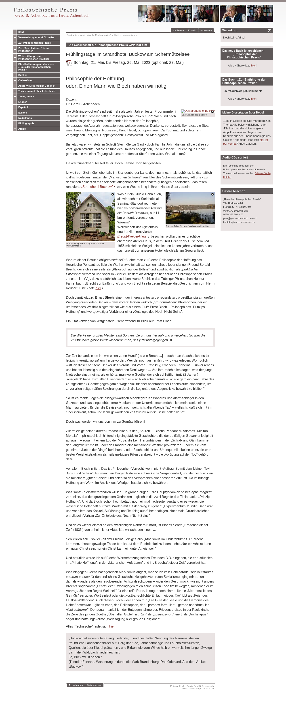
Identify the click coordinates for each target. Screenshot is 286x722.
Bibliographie (26, 123)
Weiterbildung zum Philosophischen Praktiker (33, 57)
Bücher (22, 75)
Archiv (22, 128)
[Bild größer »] (198, 110)
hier (98, 288)
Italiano (22, 112)
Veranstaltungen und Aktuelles (36, 37)
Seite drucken (94, 685)
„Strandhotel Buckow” (97, 187)
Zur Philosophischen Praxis (34, 42)
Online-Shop (25, 80)
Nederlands (25, 118)
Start (21, 32)
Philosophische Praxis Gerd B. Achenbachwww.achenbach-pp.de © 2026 (192, 687)
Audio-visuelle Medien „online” (36, 85)
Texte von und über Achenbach (36, 91)
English (22, 102)
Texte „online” (26, 96)
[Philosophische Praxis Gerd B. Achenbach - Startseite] (51, 17)
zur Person (178, 30)
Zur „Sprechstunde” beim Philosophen (33, 49)
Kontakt (192, 30)
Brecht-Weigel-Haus (132, 236)
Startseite (72, 35)
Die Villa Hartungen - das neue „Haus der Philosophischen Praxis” (36, 67)
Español (23, 107)
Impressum (206, 30)
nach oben (77, 685)
